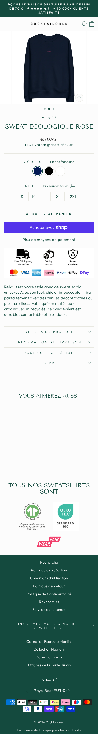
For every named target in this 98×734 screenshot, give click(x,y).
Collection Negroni (49, 649)
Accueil (48, 117)
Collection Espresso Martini (48, 641)
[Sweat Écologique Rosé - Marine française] (15, 460)
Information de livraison (49, 342)
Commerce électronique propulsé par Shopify (49, 730)
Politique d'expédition (49, 570)
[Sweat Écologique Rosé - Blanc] (26, 460)
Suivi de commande (49, 609)
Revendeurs (49, 602)
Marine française (37, 171)
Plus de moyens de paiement (49, 239)
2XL (73, 196)
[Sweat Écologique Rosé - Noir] (21, 460)
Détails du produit (49, 332)
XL (58, 196)
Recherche (49, 562)
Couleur (49, 161)
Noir (49, 171)
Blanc (60, 171)
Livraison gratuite (46, 145)
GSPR (49, 363)
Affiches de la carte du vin (49, 665)
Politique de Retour (49, 586)
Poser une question (49, 353)
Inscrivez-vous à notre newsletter (47, 626)
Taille (45, 186)
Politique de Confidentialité (49, 594)
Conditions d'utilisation (49, 578)
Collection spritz (48, 657)
